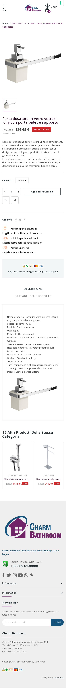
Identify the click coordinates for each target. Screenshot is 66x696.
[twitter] (9, 575)
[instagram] (15, 575)
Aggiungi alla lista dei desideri (6, 200)
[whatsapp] (26, 575)
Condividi (16, 219)
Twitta (20, 219)
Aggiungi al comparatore (15, 200)
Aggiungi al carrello (42, 191)
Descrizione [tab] (33, 289)
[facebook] (3, 575)
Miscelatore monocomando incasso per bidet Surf (17, 479)
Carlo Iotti (48, 475)
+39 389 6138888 (24, 566)
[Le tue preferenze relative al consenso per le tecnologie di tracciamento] (61, 3)
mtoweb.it (59, 677)
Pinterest (24, 219)
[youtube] (20, 575)
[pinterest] (32, 575)
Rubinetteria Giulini (17, 475)
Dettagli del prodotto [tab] (33, 296)
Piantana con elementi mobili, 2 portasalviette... (49, 479)
